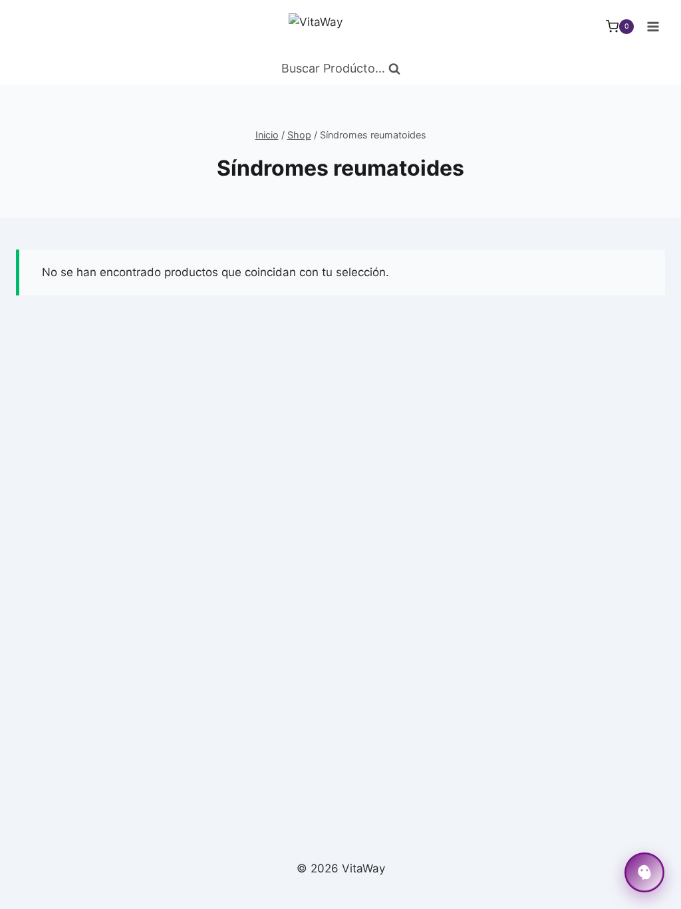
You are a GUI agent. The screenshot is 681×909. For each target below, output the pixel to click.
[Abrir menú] (652, 26)
